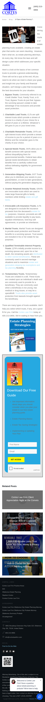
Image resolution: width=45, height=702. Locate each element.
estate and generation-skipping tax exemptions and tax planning (22, 265)
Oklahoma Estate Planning (11, 592)
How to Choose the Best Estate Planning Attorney (22, 566)
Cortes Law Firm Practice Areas (13, 586)
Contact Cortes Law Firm (11, 598)
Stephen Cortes (7, 595)
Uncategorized (7, 616)
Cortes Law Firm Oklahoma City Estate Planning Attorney (22, 607)
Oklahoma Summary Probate (12, 613)
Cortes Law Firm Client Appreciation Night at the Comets (22, 499)
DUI (3, 589)
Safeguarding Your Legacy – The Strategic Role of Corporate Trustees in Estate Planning (22, 521)
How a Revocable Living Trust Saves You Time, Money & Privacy (22, 544)
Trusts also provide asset (26, 293)
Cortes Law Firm (26, 312)
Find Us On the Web (9, 646)
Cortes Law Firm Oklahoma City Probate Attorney (19, 610)
